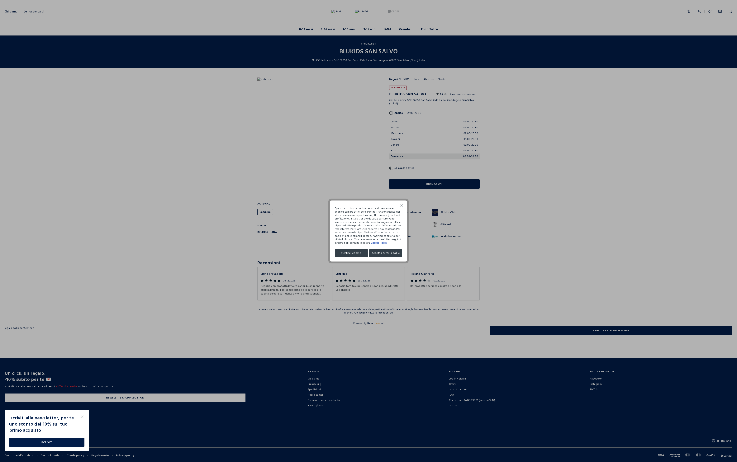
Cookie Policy (379, 243)
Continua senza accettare (402, 206)
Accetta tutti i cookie (386, 253)
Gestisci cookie (351, 253)
